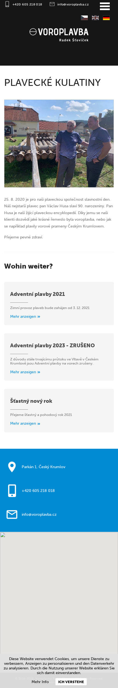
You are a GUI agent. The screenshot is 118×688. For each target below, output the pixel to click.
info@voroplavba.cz (73, 4)
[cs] (82, 18)
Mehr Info (40, 682)
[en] (93, 18)
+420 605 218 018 (27, 4)
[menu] (105, 6)
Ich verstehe (71, 682)
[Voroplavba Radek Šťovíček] (59, 34)
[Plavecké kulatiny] (59, 143)
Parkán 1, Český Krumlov (43, 467)
